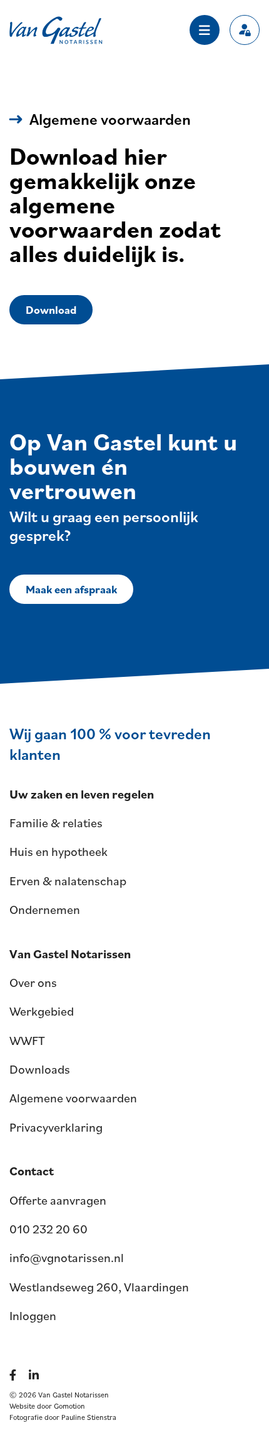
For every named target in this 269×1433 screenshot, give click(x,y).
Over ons (33, 982)
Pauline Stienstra (88, 1417)
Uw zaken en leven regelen (81, 794)
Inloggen (32, 1316)
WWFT (27, 1040)
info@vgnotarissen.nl (66, 1258)
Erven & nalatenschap (67, 881)
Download (51, 310)
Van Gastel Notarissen (56, 30)
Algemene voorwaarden (73, 1098)
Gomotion (69, 1406)
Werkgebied (41, 1011)
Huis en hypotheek (58, 851)
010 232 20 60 (48, 1229)
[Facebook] (15, 1375)
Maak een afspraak (71, 589)
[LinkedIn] (36, 1375)
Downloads (39, 1069)
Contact (31, 1171)
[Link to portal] (245, 30)
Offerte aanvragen (57, 1200)
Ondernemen (44, 909)
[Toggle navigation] (205, 30)
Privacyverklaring (56, 1127)
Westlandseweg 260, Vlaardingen (99, 1287)
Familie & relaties (56, 823)
